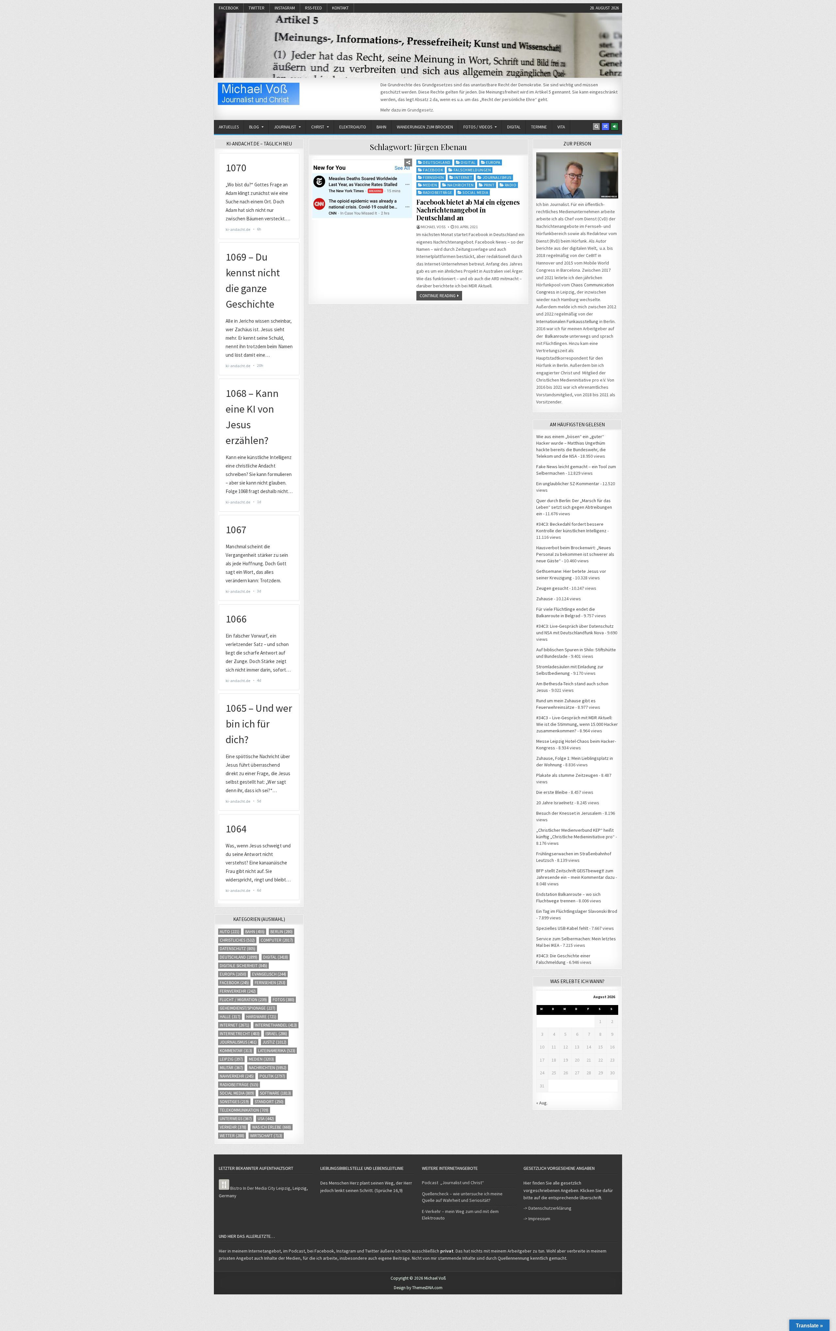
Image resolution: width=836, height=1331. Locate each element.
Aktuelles (229, 127)
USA (266, 1118)
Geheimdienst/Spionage (247, 1008)
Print (489, 184)
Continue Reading (438, 296)
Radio (511, 184)
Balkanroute (557, 336)
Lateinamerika (276, 1050)
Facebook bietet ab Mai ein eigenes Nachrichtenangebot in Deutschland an (468, 209)
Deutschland (437, 162)
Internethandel (276, 1025)
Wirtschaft (266, 1135)
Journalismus (497, 177)
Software (275, 1093)
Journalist (285, 127)
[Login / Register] (615, 126)
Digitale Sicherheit (243, 965)
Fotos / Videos (477, 127)
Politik (272, 1076)
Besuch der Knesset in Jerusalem (569, 813)
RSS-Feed (313, 8)
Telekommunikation (244, 1110)
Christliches (237, 940)
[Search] (596, 126)
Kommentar (236, 1050)
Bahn (381, 127)
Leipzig (231, 1059)
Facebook (228, 8)
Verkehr (233, 1127)
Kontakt (340, 8)
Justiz (274, 1042)
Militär (231, 1067)
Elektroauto (352, 127)
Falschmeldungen (472, 169)
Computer (277, 940)
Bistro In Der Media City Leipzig (260, 1188)
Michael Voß (433, 227)
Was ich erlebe (271, 1127)
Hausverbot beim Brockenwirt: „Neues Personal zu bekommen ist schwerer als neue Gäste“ (575, 554)
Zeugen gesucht (552, 588)
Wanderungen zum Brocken (425, 127)
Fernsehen (433, 177)
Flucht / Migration (243, 999)
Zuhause (544, 599)
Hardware (261, 1016)
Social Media (475, 192)
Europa (493, 162)
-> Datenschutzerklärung (547, 1208)
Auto (229, 931)
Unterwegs (236, 1118)
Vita (561, 127)
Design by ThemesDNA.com (418, 1287)
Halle (230, 1016)
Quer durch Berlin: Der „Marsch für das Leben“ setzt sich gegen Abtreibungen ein (574, 507)
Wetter (232, 1135)
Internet (463, 177)
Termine (539, 127)
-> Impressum (536, 1218)
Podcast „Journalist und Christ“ (453, 1183)
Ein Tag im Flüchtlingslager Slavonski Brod (576, 911)
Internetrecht (240, 1033)
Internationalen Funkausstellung (567, 321)
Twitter (257, 8)
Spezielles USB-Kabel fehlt (562, 928)
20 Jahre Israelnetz (554, 803)
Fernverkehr (238, 991)
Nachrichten (460, 184)
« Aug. (542, 1103)
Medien (430, 184)
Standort (269, 1101)
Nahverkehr (237, 1076)
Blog (254, 127)
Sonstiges (234, 1101)
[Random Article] (605, 126)
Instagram (285, 8)
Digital (514, 127)
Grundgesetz (420, 110)
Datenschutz (237, 948)
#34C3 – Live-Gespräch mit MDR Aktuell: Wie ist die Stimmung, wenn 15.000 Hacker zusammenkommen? (577, 724)
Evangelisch (269, 974)
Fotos (283, 999)
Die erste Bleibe (552, 792)
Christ (317, 127)
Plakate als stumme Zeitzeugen (567, 775)
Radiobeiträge (437, 192)
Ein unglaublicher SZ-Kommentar (567, 483)
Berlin (281, 931)
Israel (276, 1033)
